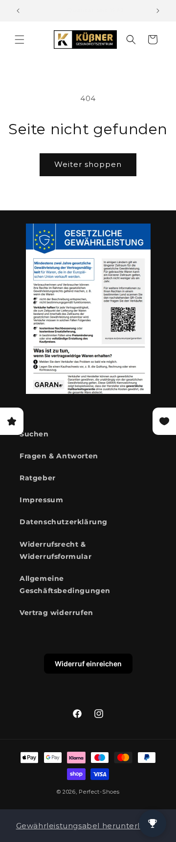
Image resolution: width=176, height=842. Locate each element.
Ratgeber (38, 477)
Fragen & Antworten (59, 456)
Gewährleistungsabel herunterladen (88, 825)
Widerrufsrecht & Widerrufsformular (55, 550)
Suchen (34, 434)
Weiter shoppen (88, 164)
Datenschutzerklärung (64, 521)
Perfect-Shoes (99, 791)
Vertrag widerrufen (56, 612)
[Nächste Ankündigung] (158, 10)
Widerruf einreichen (88, 663)
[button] (19, 39)
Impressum (41, 499)
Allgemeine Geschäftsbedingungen (65, 584)
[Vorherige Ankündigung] (18, 10)
